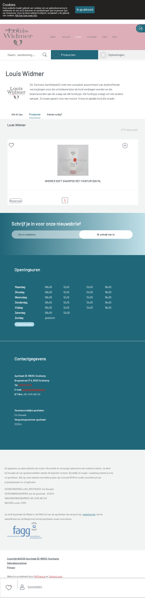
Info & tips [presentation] (17, 114)
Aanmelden (35, 586)
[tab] (18, 115)
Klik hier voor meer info (26, 15)
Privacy (11, 567)
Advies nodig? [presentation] (54, 114)
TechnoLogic (55, 576)
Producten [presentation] (34, 114)
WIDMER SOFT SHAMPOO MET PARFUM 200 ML (73, 181)
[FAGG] (25, 530)
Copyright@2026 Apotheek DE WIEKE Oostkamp (33, 558)
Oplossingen (116, 55)
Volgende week (24, 324)
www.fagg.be (89, 514)
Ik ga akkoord (85, 9)
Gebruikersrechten (17, 563)
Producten (68, 55)
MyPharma (39, 576)
